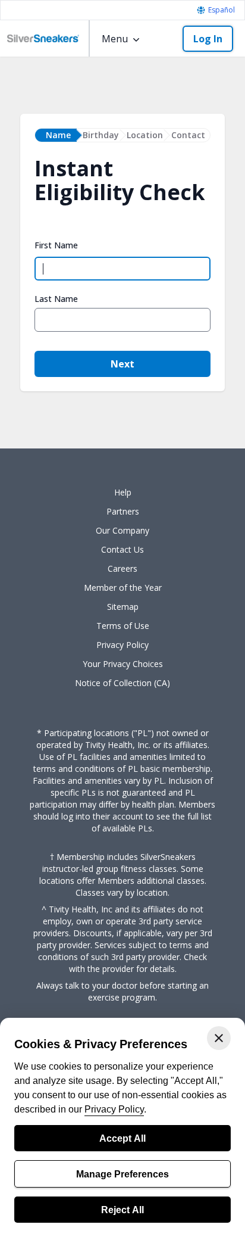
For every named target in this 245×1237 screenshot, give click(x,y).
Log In (207, 38)
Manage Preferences (122, 1173)
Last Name (56, 299)
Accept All (122, 1138)
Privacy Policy (114, 1109)
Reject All (122, 1209)
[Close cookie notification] (219, 1038)
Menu (115, 38)
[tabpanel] (122, 285)
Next (122, 363)
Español (221, 10)
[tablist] (122, 135)
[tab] (56, 135)
